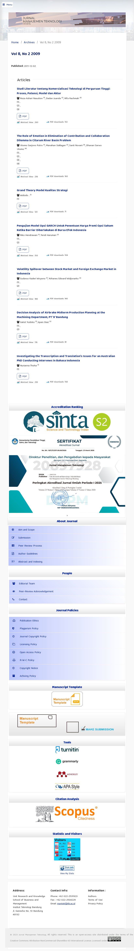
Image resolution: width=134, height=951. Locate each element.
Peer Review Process (30, 546)
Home (15, 43)
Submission (24, 538)
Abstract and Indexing (30, 562)
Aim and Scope (26, 530)
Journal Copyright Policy (33, 636)
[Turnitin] (67, 753)
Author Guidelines (28, 554)
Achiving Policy (28, 676)
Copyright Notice (29, 668)
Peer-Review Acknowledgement (36, 591)
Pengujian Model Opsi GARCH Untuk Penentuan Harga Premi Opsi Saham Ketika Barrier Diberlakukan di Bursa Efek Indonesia (65, 228)
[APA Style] (67, 789)
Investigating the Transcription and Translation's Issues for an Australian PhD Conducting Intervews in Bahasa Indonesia (66, 358)
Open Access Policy (30, 652)
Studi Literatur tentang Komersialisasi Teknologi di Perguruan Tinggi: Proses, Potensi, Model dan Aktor (63, 91)
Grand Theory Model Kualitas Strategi (42, 190)
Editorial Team (27, 584)
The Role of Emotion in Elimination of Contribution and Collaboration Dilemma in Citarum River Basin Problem (63, 138)
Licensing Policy (28, 644)
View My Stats (67, 874)
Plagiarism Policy (29, 628)
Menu (9, 5)
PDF (24, 116)
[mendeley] (67, 777)
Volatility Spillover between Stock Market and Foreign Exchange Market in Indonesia (66, 271)
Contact (23, 599)
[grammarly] (67, 764)
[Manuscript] (67, 706)
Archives (29, 43)
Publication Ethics (29, 621)
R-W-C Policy (27, 660)
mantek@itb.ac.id (66, 904)
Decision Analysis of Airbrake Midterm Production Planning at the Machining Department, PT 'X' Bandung (61, 315)
